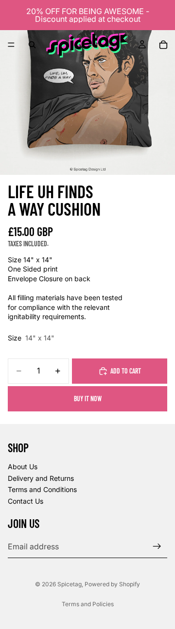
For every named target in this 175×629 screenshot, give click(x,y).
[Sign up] (157, 546)
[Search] (32, 44)
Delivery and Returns (41, 478)
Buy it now (88, 398)
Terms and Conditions (42, 489)
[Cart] (163, 44)
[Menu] (11, 45)
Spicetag (69, 584)
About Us (22, 466)
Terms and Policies (88, 604)
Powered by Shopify (112, 584)
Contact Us (25, 501)
